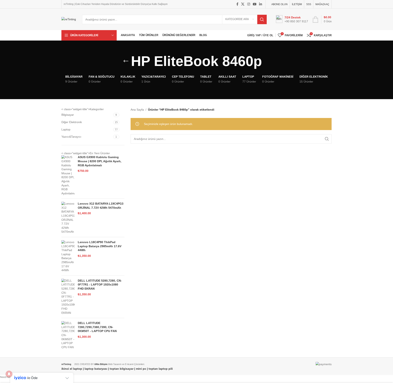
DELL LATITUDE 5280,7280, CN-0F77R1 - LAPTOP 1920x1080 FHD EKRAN (100, 284)
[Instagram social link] (248, 4)
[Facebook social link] (237, 4)
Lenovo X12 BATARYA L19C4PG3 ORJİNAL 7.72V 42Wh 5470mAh (100, 205)
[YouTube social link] (254, 4)
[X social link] (243, 4)
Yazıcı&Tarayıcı (71, 136)
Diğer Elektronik (71, 122)
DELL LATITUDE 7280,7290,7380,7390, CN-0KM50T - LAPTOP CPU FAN (97, 327)
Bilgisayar (67, 114)
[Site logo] (68, 19)
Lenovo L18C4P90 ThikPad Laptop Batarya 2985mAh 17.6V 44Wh (99, 246)
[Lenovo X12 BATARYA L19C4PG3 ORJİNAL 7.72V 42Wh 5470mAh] (68, 218)
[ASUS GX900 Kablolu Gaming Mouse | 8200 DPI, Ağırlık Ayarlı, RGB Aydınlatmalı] (68, 175)
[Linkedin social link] (260, 4)
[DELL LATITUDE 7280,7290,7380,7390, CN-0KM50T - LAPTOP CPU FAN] (68, 335)
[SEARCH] (262, 19)
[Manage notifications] (9, 374)
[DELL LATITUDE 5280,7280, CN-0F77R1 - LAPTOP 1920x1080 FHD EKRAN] (68, 297)
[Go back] (126, 61)
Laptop (65, 129)
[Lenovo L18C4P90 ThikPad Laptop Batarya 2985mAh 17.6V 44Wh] (68, 256)
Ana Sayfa (137, 109)
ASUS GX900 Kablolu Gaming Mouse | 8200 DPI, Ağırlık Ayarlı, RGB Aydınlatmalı (99, 161)
